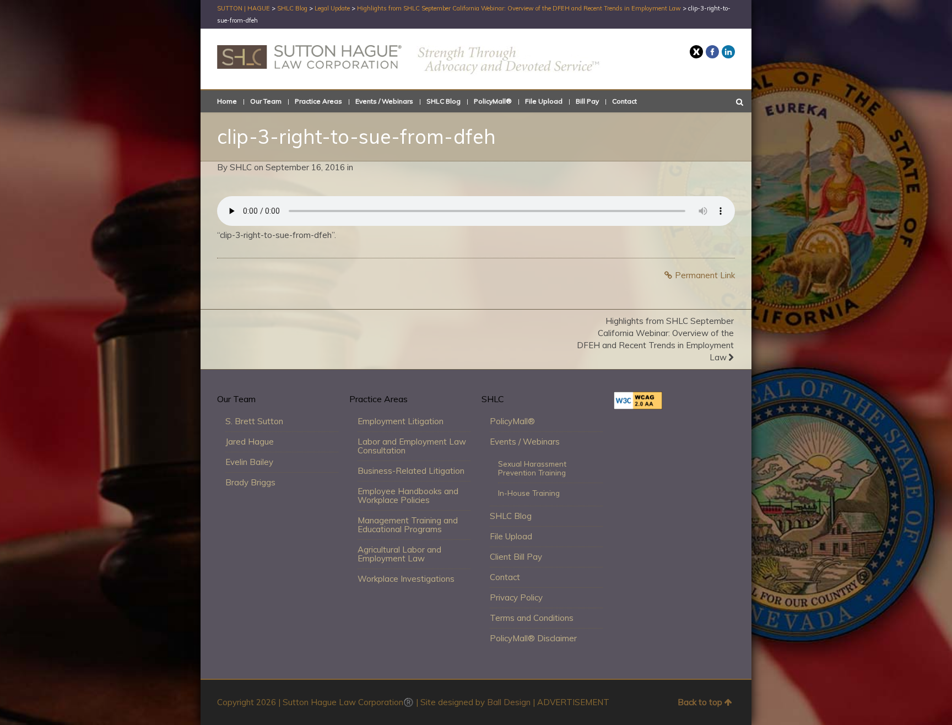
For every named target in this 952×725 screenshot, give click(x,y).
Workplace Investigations (406, 578)
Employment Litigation (400, 421)
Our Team (266, 101)
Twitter (696, 51)
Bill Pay (587, 101)
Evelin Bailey (249, 462)
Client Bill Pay (516, 556)
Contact (624, 101)
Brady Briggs (250, 482)
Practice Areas (318, 101)
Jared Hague (249, 441)
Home (227, 101)
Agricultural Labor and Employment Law (399, 554)
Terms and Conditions (532, 618)
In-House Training (529, 492)
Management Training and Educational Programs (408, 524)
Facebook (712, 51)
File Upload (543, 101)
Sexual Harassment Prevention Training (532, 468)
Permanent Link (705, 275)
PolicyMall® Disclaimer (533, 638)
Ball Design (509, 702)
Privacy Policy (516, 597)
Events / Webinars (384, 101)
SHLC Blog (443, 101)
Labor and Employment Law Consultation (412, 446)
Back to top (700, 702)
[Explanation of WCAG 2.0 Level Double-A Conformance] (638, 406)
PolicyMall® (493, 101)
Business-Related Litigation (411, 471)
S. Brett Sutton (254, 421)
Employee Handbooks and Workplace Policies (408, 495)
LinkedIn (728, 51)
